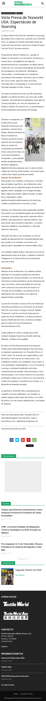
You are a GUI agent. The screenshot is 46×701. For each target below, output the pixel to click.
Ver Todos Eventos (7, 685)
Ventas (15, 694)
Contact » (4, 646)
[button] (42, 3)
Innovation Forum (26, 694)
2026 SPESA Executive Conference (15, 676)
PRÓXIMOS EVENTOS (12, 654)
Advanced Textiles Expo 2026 (12, 658)
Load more (22, 559)
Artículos (19, 13)
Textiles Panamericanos (8, 13)
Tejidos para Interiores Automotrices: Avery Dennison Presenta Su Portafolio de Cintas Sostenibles (21, 512)
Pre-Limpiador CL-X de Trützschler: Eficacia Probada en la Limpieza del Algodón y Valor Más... (21, 547)
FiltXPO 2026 (6, 667)
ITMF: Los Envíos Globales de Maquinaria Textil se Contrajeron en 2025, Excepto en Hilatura (21, 530)
